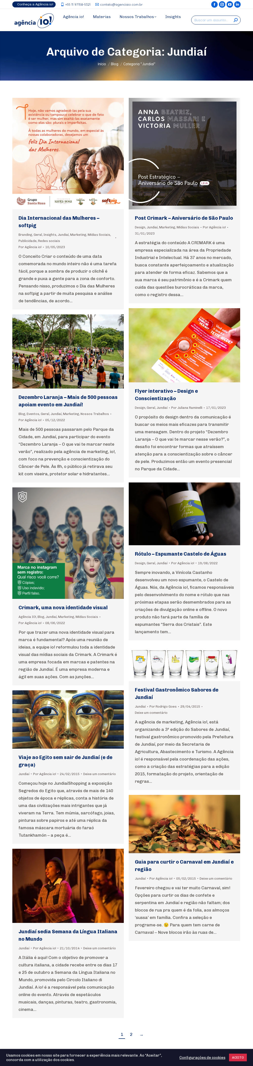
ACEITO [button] (238, 1057)
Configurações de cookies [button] (202, 1057)
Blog (22, 414)
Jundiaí (63, 235)
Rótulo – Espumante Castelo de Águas (180, 554)
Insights (49, 235)
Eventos (33, 414)
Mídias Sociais (99, 235)
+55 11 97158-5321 (77, 4)
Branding (25, 235)
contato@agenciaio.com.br (121, 4)
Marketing (78, 235)
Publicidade (28, 241)
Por (30, 247)
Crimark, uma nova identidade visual (63, 607)
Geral (38, 235)
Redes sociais (49, 241)
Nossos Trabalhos (95, 414)
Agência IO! (27, 617)
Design (140, 227)
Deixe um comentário (151, 713)
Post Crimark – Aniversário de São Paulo (184, 218)
